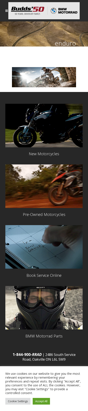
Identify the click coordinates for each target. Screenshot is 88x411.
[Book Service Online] (44, 247)
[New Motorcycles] (44, 125)
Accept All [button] (41, 401)
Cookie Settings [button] (18, 401)
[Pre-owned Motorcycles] (44, 186)
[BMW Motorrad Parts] (44, 308)
